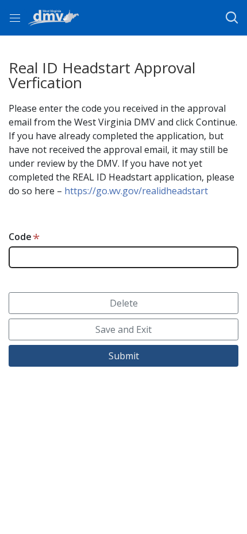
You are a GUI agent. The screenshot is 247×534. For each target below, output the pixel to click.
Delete (124, 303)
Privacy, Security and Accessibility (98, 416)
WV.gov (195, 416)
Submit (124, 356)
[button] (231, 17)
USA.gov (55, 430)
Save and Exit (123, 329)
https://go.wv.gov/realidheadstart (136, 190)
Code (20, 236)
